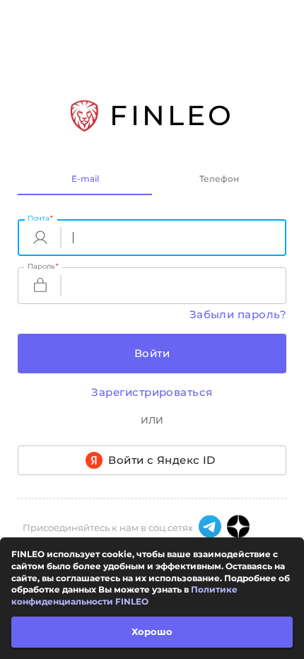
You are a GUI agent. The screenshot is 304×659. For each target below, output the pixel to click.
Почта (40, 218)
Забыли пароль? (237, 314)
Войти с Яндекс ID (162, 460)
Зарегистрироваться (151, 392)
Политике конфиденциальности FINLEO (124, 595)
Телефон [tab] (219, 178)
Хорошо (152, 631)
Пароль (43, 266)
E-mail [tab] (85, 178)
